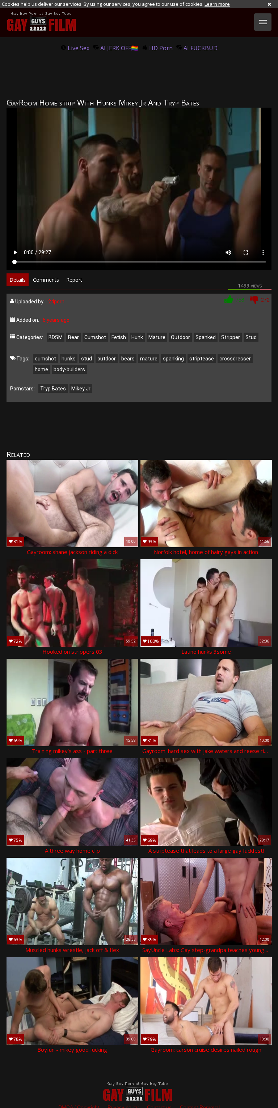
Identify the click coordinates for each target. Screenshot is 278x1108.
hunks (69, 359)
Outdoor (180, 337)
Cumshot (95, 337)
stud (86, 359)
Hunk (137, 337)
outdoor (106, 359)
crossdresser (235, 359)
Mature (156, 337)
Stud (251, 337)
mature (148, 359)
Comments (46, 279)
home (41, 369)
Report (74, 279)
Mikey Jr (80, 388)
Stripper (230, 337)
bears (128, 359)
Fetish (118, 337)
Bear (73, 337)
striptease (201, 359)
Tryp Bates (53, 388)
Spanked (205, 337)
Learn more (217, 4)
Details (17, 279)
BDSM (56, 337)
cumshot (45, 359)
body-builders (69, 369)
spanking (173, 359)
